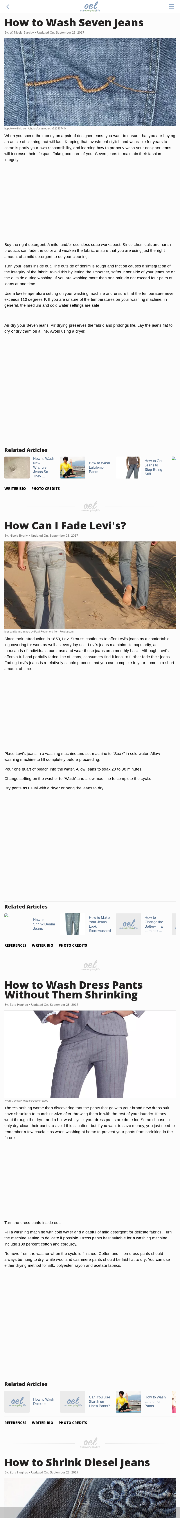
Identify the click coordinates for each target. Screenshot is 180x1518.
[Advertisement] (90, 207)
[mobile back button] (8, 6)
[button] (8, 6)
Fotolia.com (67, 631)
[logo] (90, 6)
